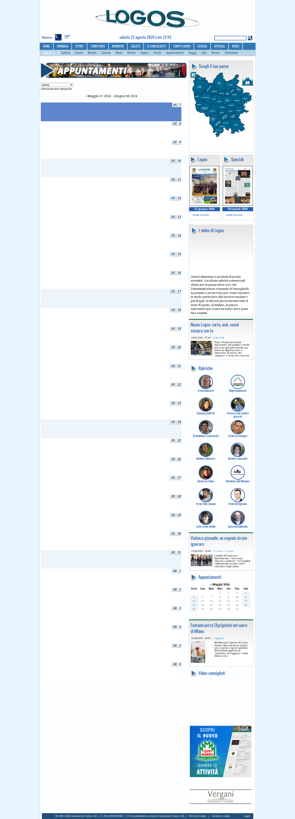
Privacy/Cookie (197, 815)
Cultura (65, 53)
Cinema (106, 53)
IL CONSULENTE (156, 46)
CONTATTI (49, 53)
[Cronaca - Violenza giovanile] (201, 565)
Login (247, 815)
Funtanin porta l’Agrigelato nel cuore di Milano (219, 628)
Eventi (79, 53)
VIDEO (235, 46)
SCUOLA (202, 46)
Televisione (231, 53)
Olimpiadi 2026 (238, 209)
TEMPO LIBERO (181, 46)
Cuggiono (219, 638)
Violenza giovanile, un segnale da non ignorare (219, 541)
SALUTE (135, 46)
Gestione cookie (221, 815)
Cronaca (218, 551)
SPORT (79, 46)
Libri (203, 53)
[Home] (147, 17)
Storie (157, 53)
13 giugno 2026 (204, 209)
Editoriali (219, 337)
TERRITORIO (97, 46)
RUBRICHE (118, 46)
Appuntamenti (175, 53)
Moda (119, 53)
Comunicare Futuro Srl (170, 815)
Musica (92, 53)
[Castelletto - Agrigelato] (198, 661)
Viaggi (192, 53)
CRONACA (62, 46)
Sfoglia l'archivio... (201, 215)
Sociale (229, 551)
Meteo (215, 53)
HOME (46, 46)
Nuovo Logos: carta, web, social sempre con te (215, 327)
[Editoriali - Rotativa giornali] (201, 354)
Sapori (144, 53)
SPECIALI (219, 46)
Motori (131, 53)
